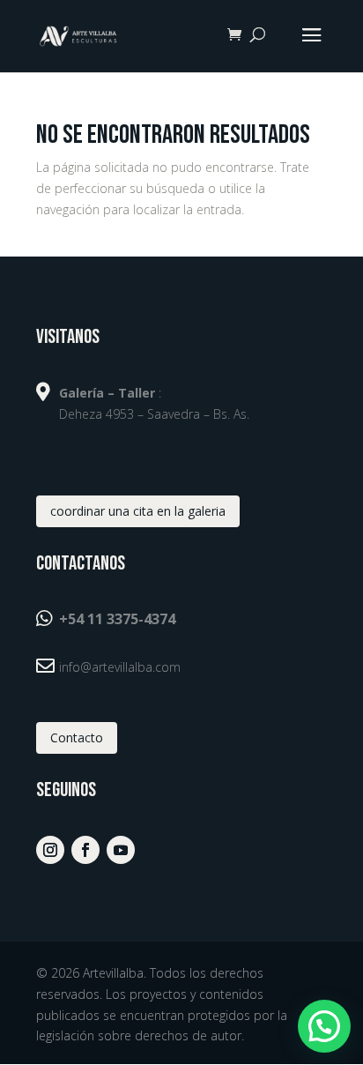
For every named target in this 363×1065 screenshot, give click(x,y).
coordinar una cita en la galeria (138, 511)
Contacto (76, 737)
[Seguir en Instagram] (50, 850)
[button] (324, 1026)
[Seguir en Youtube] (121, 850)
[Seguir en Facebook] (85, 850)
